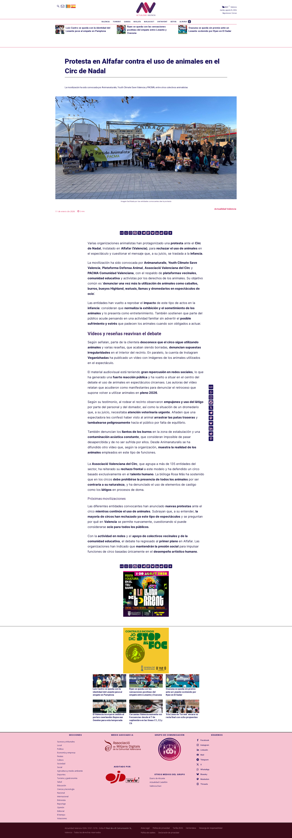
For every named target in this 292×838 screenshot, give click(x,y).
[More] (170, 233)
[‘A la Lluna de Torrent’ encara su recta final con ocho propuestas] (182, 706)
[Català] (68, 6)
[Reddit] (161, 233)
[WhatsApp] (197, 769)
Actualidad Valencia (225, 208)
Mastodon (204, 779)
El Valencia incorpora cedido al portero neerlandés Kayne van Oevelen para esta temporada (108, 717)
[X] (139, 233)
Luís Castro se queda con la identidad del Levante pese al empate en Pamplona (107, 692)
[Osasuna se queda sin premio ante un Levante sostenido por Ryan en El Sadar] (182, 29)
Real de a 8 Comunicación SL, (119, 828)
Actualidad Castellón (158, 782)
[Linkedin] (157, 233)
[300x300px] (146, 615)
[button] (58, 6)
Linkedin (204, 750)
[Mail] (197, 754)
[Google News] (122, 233)
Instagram (204, 745)
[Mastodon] (148, 233)
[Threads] (197, 784)
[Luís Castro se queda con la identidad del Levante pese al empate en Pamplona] (59, 29)
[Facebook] (135, 233)
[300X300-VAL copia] (146, 650)
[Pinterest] (166, 233)
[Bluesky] (153, 233)
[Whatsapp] (126, 233)
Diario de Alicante (157, 778)
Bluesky (203, 774)
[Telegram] (144, 233)
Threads (204, 784)
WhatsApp (204, 769)
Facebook (204, 740)
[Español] (73, 6)
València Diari (155, 786)
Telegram (204, 760)
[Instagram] (130, 233)
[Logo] (145, 10)
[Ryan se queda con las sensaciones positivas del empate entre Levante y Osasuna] (121, 29)
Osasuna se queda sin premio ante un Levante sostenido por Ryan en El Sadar (181, 692)
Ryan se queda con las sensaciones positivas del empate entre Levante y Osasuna (147, 29)
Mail (202, 755)
